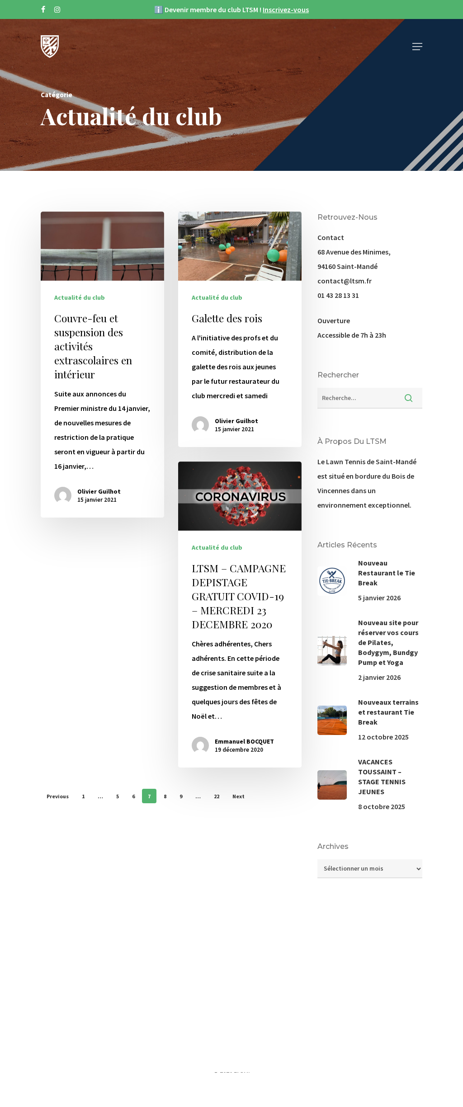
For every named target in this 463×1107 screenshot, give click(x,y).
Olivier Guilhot (99, 491)
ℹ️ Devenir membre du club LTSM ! (231, 9)
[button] (417, 46)
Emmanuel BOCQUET (244, 741)
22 (216, 796)
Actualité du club (79, 297)
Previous (58, 796)
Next (238, 796)
